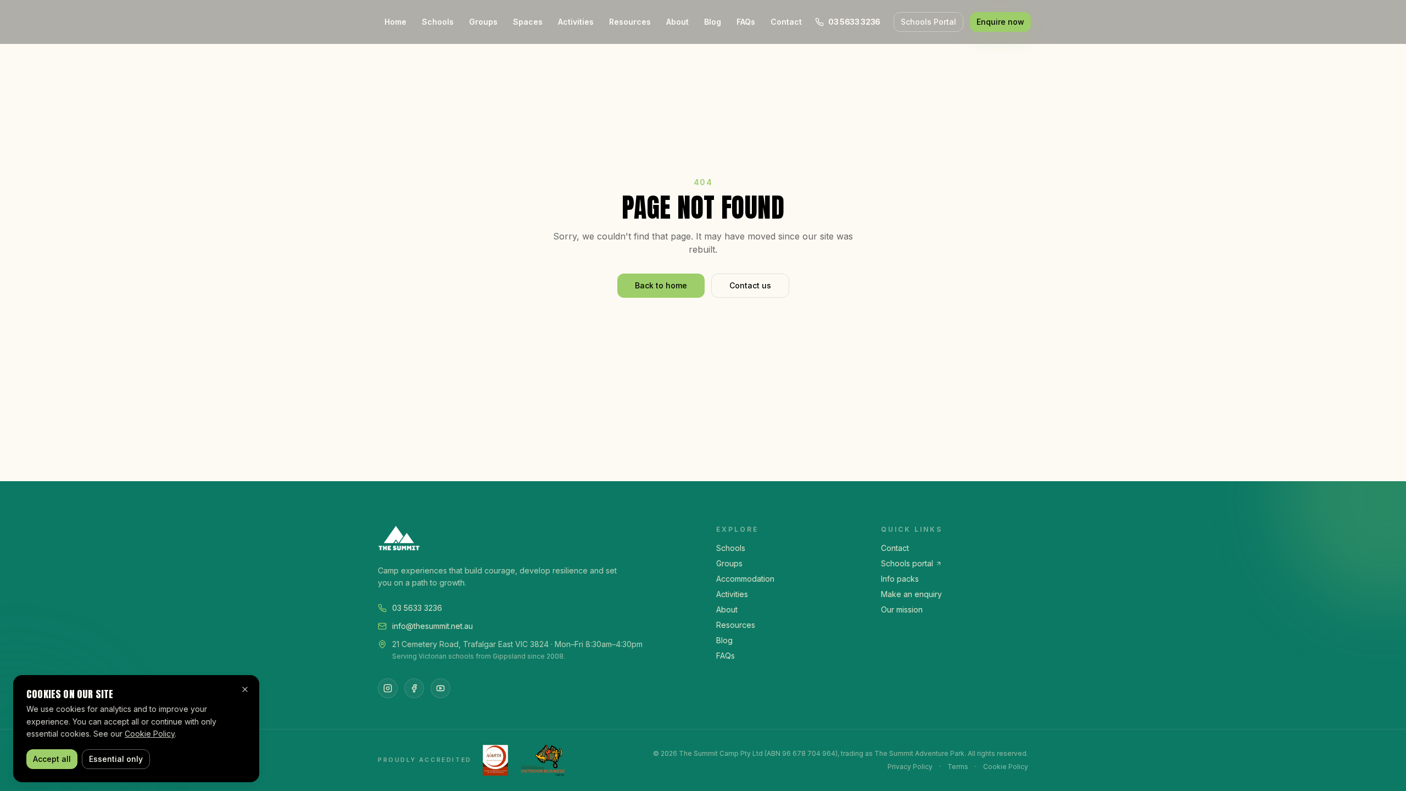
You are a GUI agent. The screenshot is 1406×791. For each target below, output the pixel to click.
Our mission (902, 609)
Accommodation (745, 578)
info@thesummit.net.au (432, 626)
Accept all (52, 759)
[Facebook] (414, 688)
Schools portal (907, 563)
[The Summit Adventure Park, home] (534, 538)
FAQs (746, 21)
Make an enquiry (911, 594)
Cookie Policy (1005, 766)
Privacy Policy (910, 766)
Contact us (750, 285)
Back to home (661, 285)
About (677, 21)
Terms (957, 766)
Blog (712, 21)
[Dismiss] (245, 689)
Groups (483, 21)
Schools (438, 21)
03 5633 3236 (417, 607)
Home (395, 21)
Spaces (528, 21)
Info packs (900, 578)
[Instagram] (388, 688)
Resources (630, 21)
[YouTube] (440, 688)
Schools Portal (928, 21)
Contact (786, 21)
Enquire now (1000, 21)
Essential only (116, 759)
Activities (576, 21)
